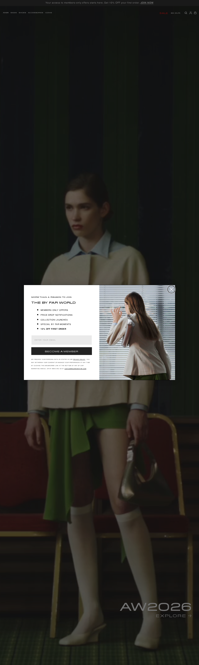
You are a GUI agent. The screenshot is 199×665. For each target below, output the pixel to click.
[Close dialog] (171, 289)
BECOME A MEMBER (61, 351)
